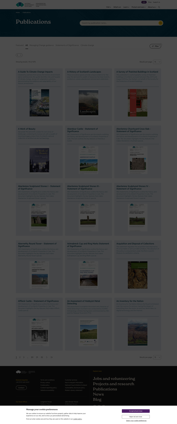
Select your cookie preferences (136, 421)
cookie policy (77, 419)
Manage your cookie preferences (42, 409)
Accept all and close (135, 411)
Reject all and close (135, 417)
